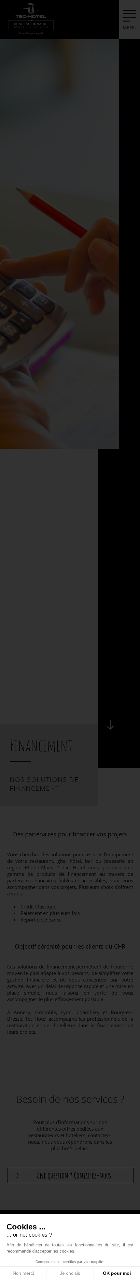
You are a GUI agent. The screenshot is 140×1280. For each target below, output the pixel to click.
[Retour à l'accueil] (31, 18)
